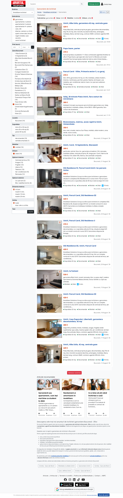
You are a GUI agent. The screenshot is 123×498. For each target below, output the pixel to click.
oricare (17, 189)
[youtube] (83, 479)
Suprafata (16, 124)
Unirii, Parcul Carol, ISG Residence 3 (79, 220)
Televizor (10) (19, 169)
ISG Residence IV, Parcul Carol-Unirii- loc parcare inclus (84, 169)
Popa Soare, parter (71, 48)
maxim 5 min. (19, 192)
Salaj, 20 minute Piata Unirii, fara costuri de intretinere (82, 97)
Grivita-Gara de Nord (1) (23, 81)
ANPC (104, 476)
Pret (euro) (16, 44)
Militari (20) (19, 86)
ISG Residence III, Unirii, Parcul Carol (79, 246)
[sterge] (54, 18)
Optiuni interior (18, 157)
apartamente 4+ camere (23, 26)
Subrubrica (16, 16)
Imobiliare (49, 415)
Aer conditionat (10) (22, 172)
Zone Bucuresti (17, 51)
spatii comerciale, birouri (23, 33)
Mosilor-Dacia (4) (20, 88)
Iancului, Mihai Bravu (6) (23, 83)
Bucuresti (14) (20, 121)
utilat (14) (18, 154)
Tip (13, 135)
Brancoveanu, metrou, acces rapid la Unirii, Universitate (82, 123)
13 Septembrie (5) (21, 56)
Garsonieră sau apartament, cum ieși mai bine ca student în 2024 (48, 397)
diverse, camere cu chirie (23, 31)
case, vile (18, 29)
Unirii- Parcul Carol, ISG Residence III (79, 294)
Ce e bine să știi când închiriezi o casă (97, 394)
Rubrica (15, 9)
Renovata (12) (20, 174)
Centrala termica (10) (22, 160)
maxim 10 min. (20, 194)
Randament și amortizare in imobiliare (69, 395)
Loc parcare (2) (20, 181)
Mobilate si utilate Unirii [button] (66, 466)
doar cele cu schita (21, 205)
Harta (103, 12)
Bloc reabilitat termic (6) (23, 183)
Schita (14, 200)
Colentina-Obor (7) (21, 69)
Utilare (14, 151)
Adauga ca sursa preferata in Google (76, 489)
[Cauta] (82, 4)
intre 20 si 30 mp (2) (22, 127)
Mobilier (15, 144)
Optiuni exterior (18, 178)
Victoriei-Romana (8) (22, 111)
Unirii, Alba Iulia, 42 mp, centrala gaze (80, 344)
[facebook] (65, 479)
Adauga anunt (94, 4)
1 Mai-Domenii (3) (21, 53)
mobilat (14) (19, 147)
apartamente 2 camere (23, 22)
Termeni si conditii (66, 476)
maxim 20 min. (20, 196)
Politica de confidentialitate (83, 476)
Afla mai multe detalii (92, 495)
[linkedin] (74, 479)
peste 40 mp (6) (20, 132)
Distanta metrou (18, 187)
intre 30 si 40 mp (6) (22, 129)
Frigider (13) (19, 165)
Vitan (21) (18, 113)
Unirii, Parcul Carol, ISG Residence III (79, 195)
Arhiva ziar (53, 476)
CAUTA (30, 212)
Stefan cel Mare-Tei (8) (22, 95)
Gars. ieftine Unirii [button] (65, 471)
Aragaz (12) (19, 162)
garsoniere (19, 19)
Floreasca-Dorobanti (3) (23, 79)
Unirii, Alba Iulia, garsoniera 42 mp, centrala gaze (85, 23)
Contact (97, 476)
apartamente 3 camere (23, 24)
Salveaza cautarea (74, 373)
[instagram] (70, 479)
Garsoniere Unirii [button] (84, 466)
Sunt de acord (104, 495)
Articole (45, 476)
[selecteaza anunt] (60, 25)
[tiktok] (78, 479)
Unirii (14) (18, 104)
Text (13, 209)
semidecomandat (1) (22, 141)
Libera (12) (18, 167)
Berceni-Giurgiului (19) (22, 63)
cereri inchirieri (20, 40)
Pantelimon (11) (20, 90)
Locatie (15, 118)
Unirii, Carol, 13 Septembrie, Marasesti (80, 145)
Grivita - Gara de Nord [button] (46, 466)
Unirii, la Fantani (70, 271)
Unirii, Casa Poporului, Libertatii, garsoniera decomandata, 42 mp (83, 320)
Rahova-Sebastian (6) (22, 93)
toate (17, 203)
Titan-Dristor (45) (21, 102)
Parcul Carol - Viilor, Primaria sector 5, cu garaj (84, 71)
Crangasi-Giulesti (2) (22, 72)
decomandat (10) (21, 138)
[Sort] (108, 12)
